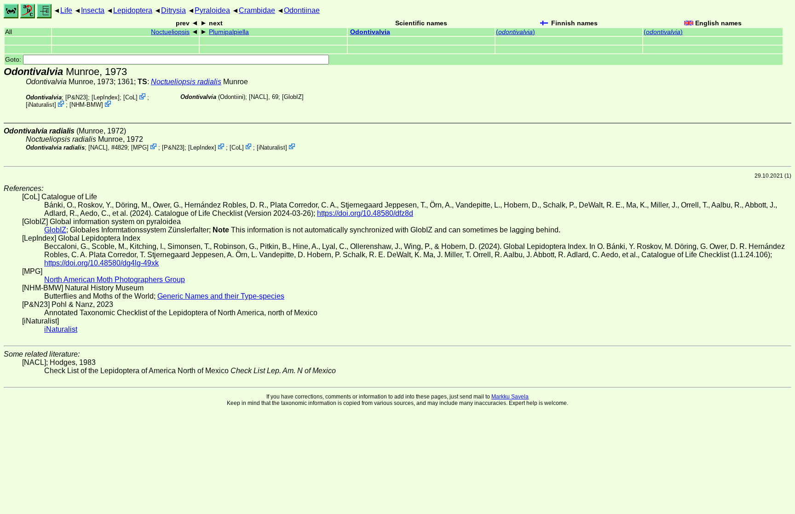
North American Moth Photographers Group (114, 279)
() (515, 32)
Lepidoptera (132, 10)
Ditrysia (173, 10)
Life (66, 10)
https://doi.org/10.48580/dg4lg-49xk (101, 263)
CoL (130, 97)
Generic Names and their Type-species (220, 296)
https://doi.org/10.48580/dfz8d (365, 213)
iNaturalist (41, 104)
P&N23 (76, 97)
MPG (140, 147)
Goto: (14, 59)
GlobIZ (293, 96)
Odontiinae (302, 10)
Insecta (92, 10)
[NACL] (258, 96)
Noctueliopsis (170, 32)
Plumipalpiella (229, 32)
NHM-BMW (86, 104)
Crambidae (257, 10)
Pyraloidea (212, 10)
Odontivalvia (370, 32)
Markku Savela (510, 396)
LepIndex (105, 97)
